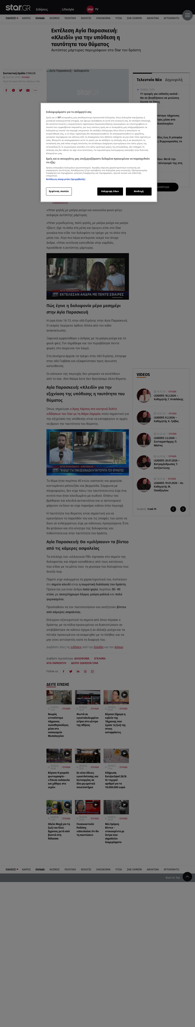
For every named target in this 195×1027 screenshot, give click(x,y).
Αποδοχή (139, 191)
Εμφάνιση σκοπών (59, 191)
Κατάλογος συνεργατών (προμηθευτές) (65, 179)
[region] (98, 152)
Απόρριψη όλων (110, 191)
